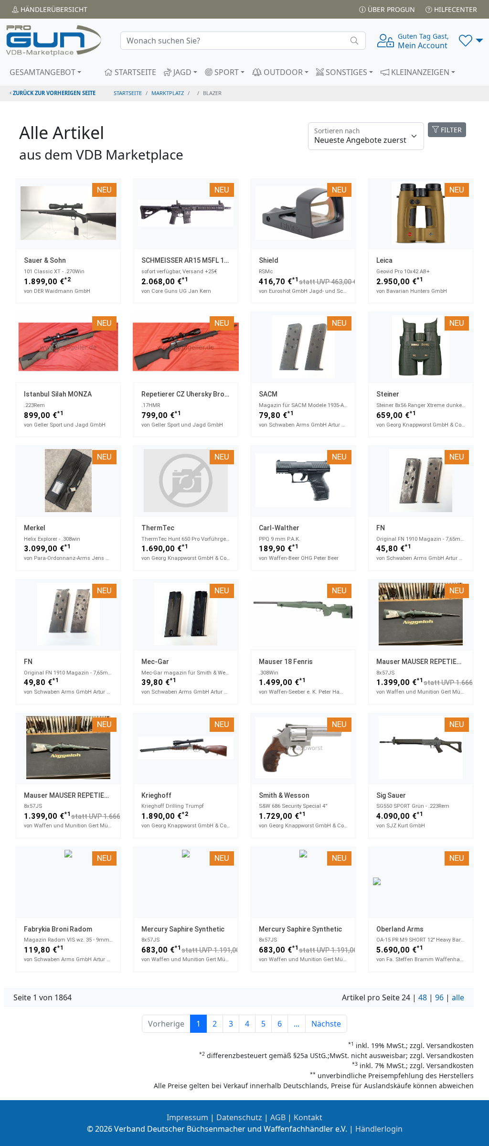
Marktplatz (167, 92)
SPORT (226, 72)
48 (422, 997)
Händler (53, 9)
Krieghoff (156, 795)
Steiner (387, 394)
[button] (471, 41)
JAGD (181, 72)
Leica (384, 260)
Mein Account (423, 41)
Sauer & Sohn (45, 260)
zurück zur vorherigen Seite (53, 92)
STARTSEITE (134, 72)
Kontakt (308, 1117)
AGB (278, 1117)
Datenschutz (239, 1117)
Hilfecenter (454, 9)
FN (380, 528)
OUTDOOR (282, 72)
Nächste (326, 1023)
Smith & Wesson (284, 795)
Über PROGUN (390, 9)
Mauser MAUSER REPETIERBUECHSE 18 (85, 795)
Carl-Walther (279, 528)
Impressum (187, 1117)
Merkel (34, 528)
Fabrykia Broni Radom (58, 929)
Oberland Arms (400, 929)
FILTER (450, 129)
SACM (268, 394)
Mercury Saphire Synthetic (182, 929)
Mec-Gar (155, 661)
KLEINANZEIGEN (419, 72)
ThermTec (157, 528)
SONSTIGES (345, 72)
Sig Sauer (391, 795)
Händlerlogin (379, 1129)
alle (458, 997)
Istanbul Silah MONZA (58, 394)
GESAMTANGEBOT (42, 72)
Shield (268, 260)
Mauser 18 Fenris (286, 661)
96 (439, 997)
